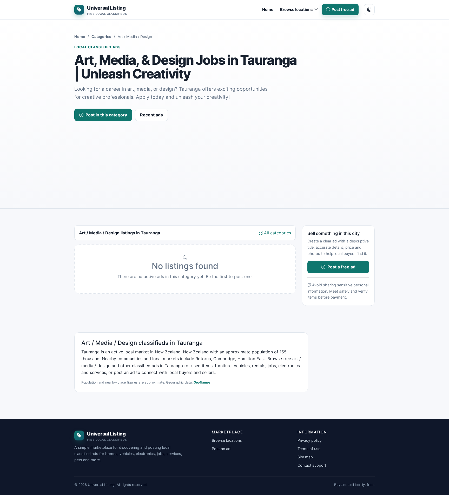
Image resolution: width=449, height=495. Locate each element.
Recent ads (151, 114)
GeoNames (202, 382)
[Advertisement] (224, 160)
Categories (101, 36)
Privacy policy (310, 440)
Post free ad (343, 9)
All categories (277, 232)
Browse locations (227, 440)
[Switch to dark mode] (369, 9)
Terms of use (309, 448)
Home (267, 9)
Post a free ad (341, 266)
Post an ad (221, 448)
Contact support (312, 465)
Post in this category (106, 114)
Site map (305, 457)
